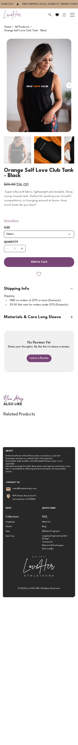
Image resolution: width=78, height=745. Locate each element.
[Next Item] (69, 85)
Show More (11, 220)
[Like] (57, 14)
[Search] (49, 14)
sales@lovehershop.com (24, 489)
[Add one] (22, 248)
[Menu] (72, 15)
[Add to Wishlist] (39, 274)
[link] (64, 15)
